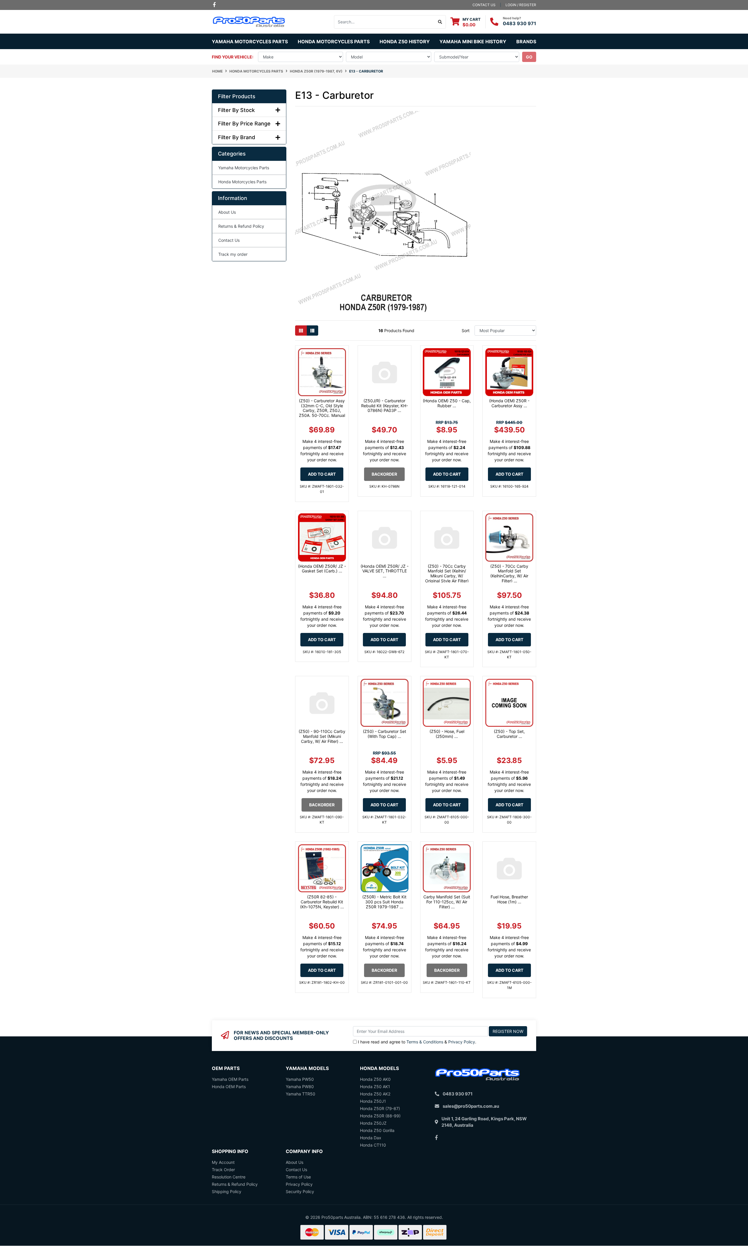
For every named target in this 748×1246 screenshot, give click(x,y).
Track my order (232, 254)
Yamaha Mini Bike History (472, 41)
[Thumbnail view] (301, 330)
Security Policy (300, 1191)
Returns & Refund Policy (241, 226)
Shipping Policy (226, 1191)
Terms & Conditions (424, 1041)
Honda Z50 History (405, 41)
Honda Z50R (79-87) (380, 1108)
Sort (466, 330)
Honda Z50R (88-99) (380, 1115)
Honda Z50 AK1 (375, 1086)
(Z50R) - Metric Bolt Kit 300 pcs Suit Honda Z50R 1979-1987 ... (384, 901)
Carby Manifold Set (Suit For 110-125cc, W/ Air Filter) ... (446, 901)
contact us (484, 5)
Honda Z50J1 (373, 1101)
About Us (227, 212)
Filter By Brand (236, 137)
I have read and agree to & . (417, 1041)
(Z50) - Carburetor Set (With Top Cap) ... (384, 734)
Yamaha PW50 (300, 1079)
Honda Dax (370, 1137)
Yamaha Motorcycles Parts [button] (250, 41)
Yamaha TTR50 (300, 1093)
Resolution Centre (228, 1176)
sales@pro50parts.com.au (471, 1106)
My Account (223, 1162)
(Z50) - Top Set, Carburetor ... (509, 734)
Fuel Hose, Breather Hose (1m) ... (509, 899)
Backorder (384, 474)
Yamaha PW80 (300, 1086)
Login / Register (520, 5)
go (529, 56)
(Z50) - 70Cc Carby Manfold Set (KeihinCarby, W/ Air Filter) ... (509, 573)
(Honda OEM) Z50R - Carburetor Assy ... (509, 403)
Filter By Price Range (244, 123)
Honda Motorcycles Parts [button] (334, 41)
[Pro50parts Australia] (249, 21)
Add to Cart (322, 474)
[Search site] (440, 22)
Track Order (223, 1169)
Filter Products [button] (236, 96)
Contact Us (229, 240)
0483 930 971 (519, 23)
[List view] (312, 330)
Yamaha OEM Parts (230, 1079)
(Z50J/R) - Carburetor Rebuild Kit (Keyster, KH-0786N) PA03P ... (384, 405)
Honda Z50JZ (373, 1123)
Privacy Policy (461, 1041)
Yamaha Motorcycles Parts (243, 167)
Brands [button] (526, 41)
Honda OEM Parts (229, 1086)
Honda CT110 (373, 1145)
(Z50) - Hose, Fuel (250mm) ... (447, 734)
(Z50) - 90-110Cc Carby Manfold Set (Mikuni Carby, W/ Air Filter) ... (322, 736)
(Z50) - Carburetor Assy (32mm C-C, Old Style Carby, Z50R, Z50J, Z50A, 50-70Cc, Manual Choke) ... (322, 410)
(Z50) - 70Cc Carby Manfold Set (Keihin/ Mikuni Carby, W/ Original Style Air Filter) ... (447, 576)
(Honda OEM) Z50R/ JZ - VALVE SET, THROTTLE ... (384, 571)
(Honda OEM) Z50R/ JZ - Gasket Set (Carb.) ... (322, 569)
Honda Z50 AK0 (375, 1079)
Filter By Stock (236, 110)
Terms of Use (298, 1176)
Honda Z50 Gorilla (377, 1130)
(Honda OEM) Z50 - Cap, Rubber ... (447, 403)
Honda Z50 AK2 (375, 1093)
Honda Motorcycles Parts (242, 181)
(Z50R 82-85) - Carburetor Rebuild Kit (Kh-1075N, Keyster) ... (322, 901)
